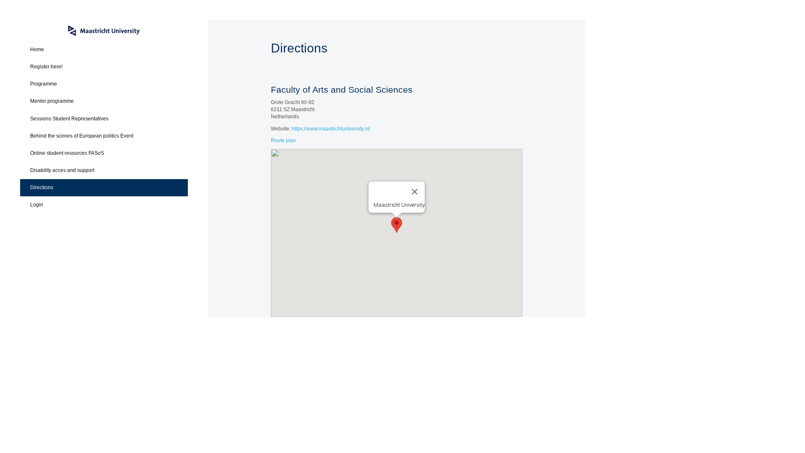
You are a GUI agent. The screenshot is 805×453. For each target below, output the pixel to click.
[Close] (415, 192)
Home (37, 49)
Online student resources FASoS (67, 153)
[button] (396, 225)
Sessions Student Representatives (69, 119)
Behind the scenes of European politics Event (81, 136)
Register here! (46, 67)
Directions (41, 187)
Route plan (283, 140)
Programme (43, 84)
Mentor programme (52, 101)
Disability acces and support (62, 170)
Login (36, 205)
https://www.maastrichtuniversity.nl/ (331, 129)
